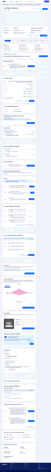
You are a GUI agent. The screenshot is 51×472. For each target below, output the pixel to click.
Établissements (25, 40)
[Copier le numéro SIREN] (8, 28)
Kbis (13, 40)
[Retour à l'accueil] (4, 464)
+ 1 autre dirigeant (38, 30)
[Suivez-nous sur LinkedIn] (39, 468)
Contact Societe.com (26, 465)
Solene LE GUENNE (33, 30)
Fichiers (11, 466)
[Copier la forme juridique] (25, 32)
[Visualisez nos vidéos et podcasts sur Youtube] (43, 468)
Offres (21, 1)
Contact (19, 40)
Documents (43, 40)
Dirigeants (31, 40)
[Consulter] (31, 211)
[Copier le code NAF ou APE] (22, 30)
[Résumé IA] (28, 211)
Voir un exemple (14, 68)
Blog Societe (39, 465)
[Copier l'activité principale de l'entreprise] (33, 81)
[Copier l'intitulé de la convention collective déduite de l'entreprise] (33, 84)
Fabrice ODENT (18, 367)
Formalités (16, 1)
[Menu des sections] (3, 41)
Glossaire (25, 466)
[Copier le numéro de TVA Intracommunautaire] (9, 32)
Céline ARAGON (14, 356)
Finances (37, 40)
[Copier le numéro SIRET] (10, 30)
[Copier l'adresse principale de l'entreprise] (43, 28)
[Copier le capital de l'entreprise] (33, 86)
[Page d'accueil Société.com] (4, 1)
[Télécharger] (33, 211)
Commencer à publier (32, 239)
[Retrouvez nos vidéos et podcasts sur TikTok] (45, 468)
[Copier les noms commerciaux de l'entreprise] (33, 89)
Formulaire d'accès (5, 173)
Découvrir (31, 343)
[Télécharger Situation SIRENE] (33, 94)
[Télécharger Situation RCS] (33, 91)
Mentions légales (29, 35)
